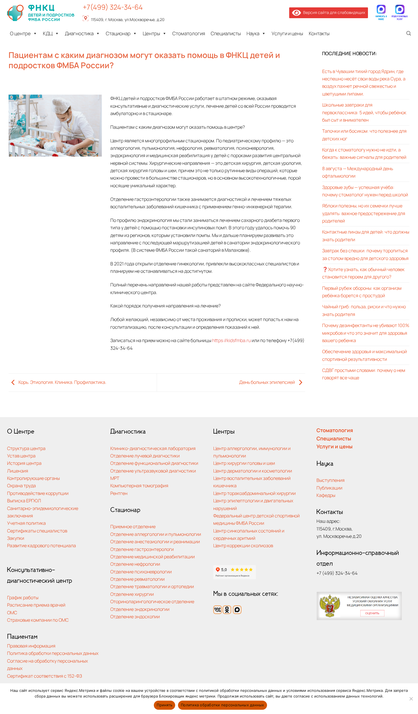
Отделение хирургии (132, 594)
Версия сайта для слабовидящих (333, 12)
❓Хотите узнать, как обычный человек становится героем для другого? (363, 273)
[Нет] (411, 700)
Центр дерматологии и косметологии (252, 470)
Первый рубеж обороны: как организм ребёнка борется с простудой (362, 292)
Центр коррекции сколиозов (243, 545)
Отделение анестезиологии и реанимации (155, 541)
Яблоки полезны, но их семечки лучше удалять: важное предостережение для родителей (363, 213)
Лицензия (17, 470)
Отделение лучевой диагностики (145, 455)
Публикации (329, 487)
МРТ (114, 478)
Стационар (118, 33)
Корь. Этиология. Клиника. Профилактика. (62, 382)
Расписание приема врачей (36, 604)
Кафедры (325, 495)
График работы (22, 597)
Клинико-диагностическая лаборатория (153, 448)
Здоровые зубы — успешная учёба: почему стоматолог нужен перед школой (365, 191)
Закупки (15, 538)
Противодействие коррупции (38, 493)
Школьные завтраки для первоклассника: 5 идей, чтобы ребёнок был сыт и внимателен (364, 112)
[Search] (408, 33)
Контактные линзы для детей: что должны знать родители (365, 235)
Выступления (330, 480)
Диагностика (79, 33)
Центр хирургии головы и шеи (244, 463)
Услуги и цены (287, 33)
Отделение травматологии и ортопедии (152, 586)
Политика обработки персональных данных (52, 653)
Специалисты (226, 33)
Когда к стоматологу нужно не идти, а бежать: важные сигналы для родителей (364, 153)
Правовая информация (31, 645)
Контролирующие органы (33, 478)
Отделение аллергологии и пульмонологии (155, 534)
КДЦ (48, 33)
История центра (24, 463)
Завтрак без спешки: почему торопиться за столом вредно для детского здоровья (365, 254)
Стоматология (188, 33)
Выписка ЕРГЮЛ (24, 500)
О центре (20, 33)
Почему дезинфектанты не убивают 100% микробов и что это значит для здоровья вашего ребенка (365, 333)
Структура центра (26, 448)
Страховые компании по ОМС (38, 620)
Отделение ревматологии (137, 579)
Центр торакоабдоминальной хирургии (254, 493)
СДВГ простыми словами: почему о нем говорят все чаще (363, 374)
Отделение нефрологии (135, 564)
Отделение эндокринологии (139, 609)
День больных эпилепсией (267, 382)
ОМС (12, 612)
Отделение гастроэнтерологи (142, 549)
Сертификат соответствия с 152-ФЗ (44, 676)
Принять (164, 705)
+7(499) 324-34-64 (113, 7)
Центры (151, 33)
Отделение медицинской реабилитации (152, 556)
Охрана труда (21, 485)
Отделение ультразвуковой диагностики (153, 470)
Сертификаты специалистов (37, 530)
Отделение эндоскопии (135, 616)
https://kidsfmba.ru (231, 340)
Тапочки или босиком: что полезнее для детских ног (364, 134)
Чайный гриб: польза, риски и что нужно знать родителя (364, 310)
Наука (253, 33)
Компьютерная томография (139, 485)
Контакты (319, 33)
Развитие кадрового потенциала (41, 545)
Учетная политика (26, 523)
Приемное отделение (133, 526)
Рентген (118, 493)
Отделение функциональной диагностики (154, 463)
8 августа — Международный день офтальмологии (357, 172)
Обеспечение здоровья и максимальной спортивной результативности (364, 355)
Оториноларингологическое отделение (152, 601)
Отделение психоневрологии (141, 571)
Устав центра (21, 455)
